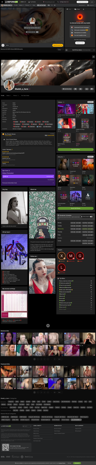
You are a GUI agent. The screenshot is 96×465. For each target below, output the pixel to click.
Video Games (48, 126)
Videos (21, 5)
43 (84, 173)
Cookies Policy (36, 435)
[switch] (91, 217)
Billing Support (78, 430)
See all (90, 102)
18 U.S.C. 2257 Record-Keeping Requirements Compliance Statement (81, 456)
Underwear (32, 126)
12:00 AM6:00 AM (75, 222)
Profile (15, 5)
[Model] (93, 56)
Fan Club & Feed (25, 95)
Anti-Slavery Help (36, 440)
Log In (92, 1)
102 (85, 189)
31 (78, 116)
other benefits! (82, 39)
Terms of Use (36, 430)
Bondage (31, 121)
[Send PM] (92, 89)
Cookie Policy (62, 463)
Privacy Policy (36, 428)
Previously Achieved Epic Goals (9, 182)
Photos (28, 5)
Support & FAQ (78, 428)
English (25, 426)
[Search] (58, 2)
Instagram (19, 128)
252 (85, 205)
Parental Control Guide (38, 438)
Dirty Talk (46, 121)
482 (60, 173)
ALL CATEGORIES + (76, 419)
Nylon (42, 124)
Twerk (24, 126)
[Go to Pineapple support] (22, 457)
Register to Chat (80, 42)
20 (60, 116)
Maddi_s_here (5, 398)
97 (72, 205)
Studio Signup (57, 430)
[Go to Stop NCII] (29, 457)
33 (60, 131)
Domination (17, 124)
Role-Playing (49, 124)
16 (60, 205)
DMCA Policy (36, 433)
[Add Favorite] (3, 45)
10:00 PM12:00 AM (87, 222)
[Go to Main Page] (11, 2)
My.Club (14, 128)
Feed (34, 5)
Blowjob (23, 121)
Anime (40, 126)
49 (60, 189)
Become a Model (57, 428)
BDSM (16, 121)
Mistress (35, 124)
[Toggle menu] (2, 2)
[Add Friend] (87, 89)
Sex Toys (17, 126)
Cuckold (38, 121)
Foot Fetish (26, 124)
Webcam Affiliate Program (59, 433)
